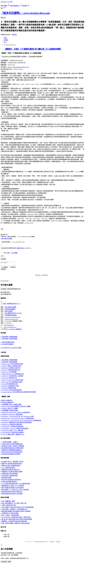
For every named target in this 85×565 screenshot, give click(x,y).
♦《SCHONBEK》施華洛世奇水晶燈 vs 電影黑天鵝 (15, 517)
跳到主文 (3, 17)
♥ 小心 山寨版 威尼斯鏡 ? (8, 467)
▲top (2, 255)
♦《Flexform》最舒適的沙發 (9, 378)
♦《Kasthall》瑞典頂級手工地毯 (10, 386)
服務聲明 (58, 541)
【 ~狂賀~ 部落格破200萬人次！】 (11, 303)
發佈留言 (3, 269)
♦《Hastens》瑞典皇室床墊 (8, 388)
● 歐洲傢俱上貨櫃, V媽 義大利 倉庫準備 (12, 446)
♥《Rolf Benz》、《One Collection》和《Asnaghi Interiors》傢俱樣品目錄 (21, 420)
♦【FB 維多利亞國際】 (7, 344)
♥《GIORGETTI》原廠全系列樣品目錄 (12, 426)
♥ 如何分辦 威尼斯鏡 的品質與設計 (11, 479)
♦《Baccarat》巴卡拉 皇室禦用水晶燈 (11, 382)
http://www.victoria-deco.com (12, 317)
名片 (5, 42)
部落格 (6, 40)
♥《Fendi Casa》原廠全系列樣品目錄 (11, 424)
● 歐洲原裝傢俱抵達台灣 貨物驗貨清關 (12, 448)
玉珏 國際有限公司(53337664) (13, 313)
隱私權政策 (52, 541)
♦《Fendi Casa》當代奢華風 (9, 372)
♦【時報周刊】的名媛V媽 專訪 (10, 513)
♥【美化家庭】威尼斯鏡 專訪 (9, 475)
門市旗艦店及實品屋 (11, 315)
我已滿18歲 (4, 561)
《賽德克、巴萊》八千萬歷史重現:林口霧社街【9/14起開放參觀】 (33, 49)
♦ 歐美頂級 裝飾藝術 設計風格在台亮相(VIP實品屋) (16, 511)
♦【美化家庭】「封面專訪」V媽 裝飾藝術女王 (14, 509)
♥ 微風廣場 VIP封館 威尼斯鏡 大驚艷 (11, 471)
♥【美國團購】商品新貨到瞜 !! (10, 410)
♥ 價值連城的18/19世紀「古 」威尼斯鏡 (12, 485)
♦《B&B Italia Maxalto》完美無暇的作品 (12, 374)
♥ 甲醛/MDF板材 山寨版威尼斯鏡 (10, 465)
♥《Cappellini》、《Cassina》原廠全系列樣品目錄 (14, 428)
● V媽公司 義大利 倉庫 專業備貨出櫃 (11, 444)
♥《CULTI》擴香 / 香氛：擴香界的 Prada (12, 434)
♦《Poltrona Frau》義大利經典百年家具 (12, 364)
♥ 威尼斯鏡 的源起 (6, 477)
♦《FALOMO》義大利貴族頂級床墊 (11, 390)
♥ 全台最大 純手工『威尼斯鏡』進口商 (12, 461)
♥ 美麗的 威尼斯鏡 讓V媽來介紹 (10, 469)
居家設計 (14, 34)
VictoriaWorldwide (9, 325)
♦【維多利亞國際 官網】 (8, 342)
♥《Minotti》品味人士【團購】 (10, 408)
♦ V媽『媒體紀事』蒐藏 (8, 501)
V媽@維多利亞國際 (6, 238)
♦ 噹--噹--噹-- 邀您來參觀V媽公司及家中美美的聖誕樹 (16, 519)
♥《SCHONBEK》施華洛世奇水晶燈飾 (12, 432)
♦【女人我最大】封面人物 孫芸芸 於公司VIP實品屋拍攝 (17, 507)
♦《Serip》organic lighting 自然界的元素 (12, 380)
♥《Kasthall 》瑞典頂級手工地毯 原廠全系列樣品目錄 (16, 422)
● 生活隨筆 (14, 253)
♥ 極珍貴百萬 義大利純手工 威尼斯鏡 (11, 493)
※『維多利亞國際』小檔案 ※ (9, 442)
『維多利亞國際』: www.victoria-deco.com (25, 12)
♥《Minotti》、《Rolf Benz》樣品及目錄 (12, 414)
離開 (9, 561)
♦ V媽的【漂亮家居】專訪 (8, 505)
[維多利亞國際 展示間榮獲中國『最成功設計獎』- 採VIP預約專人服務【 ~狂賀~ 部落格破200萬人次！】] (1, 301)
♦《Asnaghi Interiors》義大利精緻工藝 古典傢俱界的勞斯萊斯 (18, 392)
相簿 (5, 38)
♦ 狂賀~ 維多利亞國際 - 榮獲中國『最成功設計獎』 (15, 523)
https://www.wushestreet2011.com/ (18, 67)
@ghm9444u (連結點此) (15, 329)
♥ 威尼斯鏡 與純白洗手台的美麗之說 (11, 491)
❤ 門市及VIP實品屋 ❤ (7, 402)
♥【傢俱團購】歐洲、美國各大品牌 (11, 404)
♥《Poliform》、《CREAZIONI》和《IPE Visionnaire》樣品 (17, 416)
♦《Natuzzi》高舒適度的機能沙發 (10, 370)
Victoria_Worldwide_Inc (9, 327)
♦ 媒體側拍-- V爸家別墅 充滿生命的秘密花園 (14, 521)
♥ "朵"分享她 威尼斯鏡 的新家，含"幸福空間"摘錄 (15, 483)
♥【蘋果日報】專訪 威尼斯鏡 (9, 473)
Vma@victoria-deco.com (11, 319)
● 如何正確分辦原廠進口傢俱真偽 (10, 454)
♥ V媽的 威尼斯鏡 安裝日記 (9, 481)
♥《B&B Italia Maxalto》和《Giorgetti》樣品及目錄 (15, 412)
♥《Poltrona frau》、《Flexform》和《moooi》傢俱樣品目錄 (17, 418)
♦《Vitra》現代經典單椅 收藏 (9, 384)
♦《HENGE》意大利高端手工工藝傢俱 (12, 376)
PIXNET (30, 541)
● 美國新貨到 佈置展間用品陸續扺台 (11, 450)
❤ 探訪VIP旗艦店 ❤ (6, 400)
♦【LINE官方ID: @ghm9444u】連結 (11, 347)
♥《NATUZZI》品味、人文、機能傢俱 (12, 430)
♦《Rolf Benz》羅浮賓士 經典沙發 (10, 368)
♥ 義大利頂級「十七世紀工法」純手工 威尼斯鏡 (15, 489)
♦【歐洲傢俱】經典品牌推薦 (9, 336)
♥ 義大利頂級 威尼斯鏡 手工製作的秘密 (12, 487)
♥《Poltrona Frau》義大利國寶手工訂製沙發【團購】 (16, 406)
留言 (22, 248)
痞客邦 (19, 248)
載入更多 (3, 259)
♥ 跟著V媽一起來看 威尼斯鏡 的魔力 (11, 463)
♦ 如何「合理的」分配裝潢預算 (10, 515)
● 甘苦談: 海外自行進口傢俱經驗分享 (11, 452)
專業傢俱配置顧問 (10, 309)
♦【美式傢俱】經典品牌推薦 (9, 338)
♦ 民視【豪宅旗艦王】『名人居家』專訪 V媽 (13, 503)
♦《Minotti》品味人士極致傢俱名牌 (11, 366)
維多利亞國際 (9, 311)
